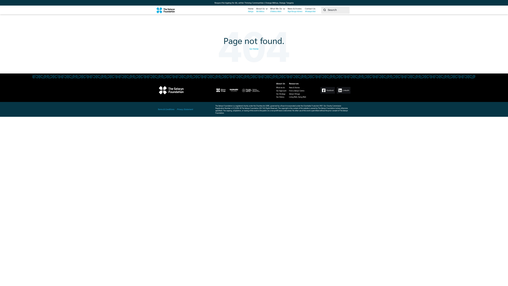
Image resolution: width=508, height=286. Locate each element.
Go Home (254, 48)
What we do (280, 87)
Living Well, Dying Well (297, 97)
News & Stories (294, 87)
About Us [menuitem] (260, 9)
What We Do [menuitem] (276, 9)
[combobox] (335, 10)
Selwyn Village (294, 94)
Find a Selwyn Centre (296, 91)
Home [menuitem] (251, 9)
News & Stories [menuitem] (295, 9)
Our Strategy (280, 94)
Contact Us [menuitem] (310, 9)
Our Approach (281, 91)
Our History (280, 97)
